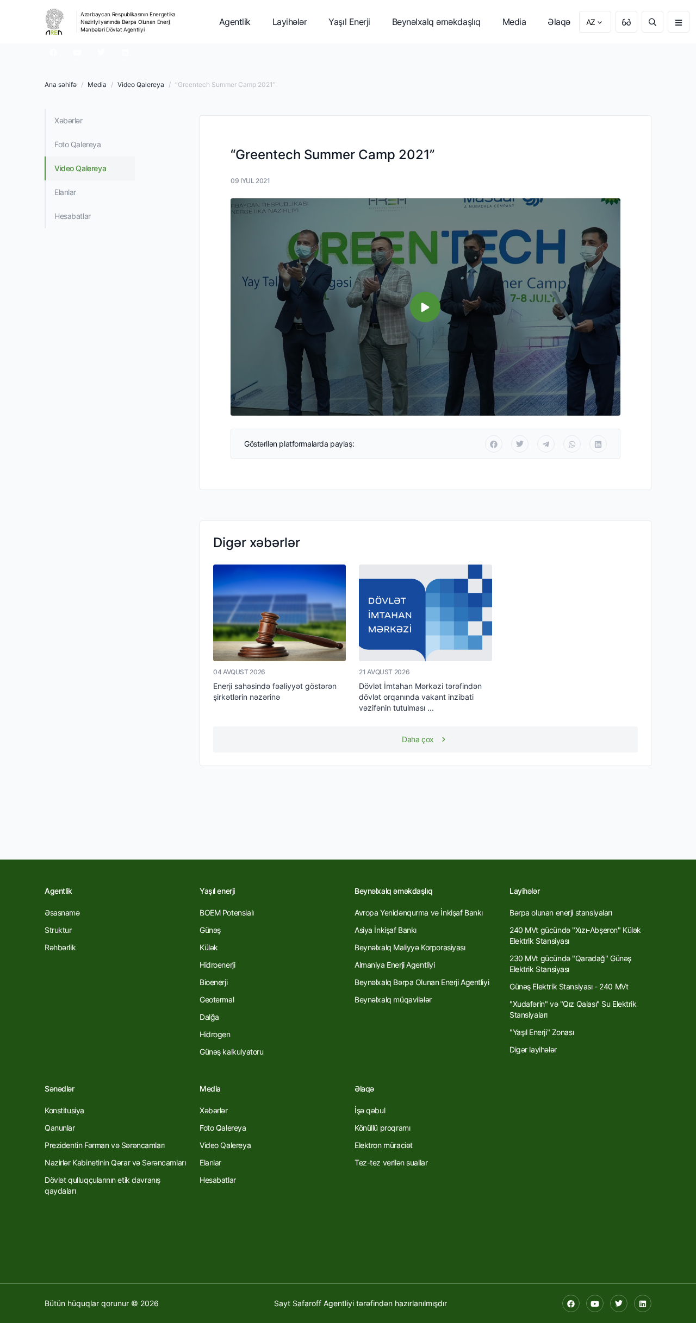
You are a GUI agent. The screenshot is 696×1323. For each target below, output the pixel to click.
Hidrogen (215, 1034)
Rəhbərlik (60, 947)
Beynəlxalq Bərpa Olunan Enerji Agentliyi (422, 982)
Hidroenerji (217, 964)
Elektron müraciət (384, 1145)
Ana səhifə (61, 84)
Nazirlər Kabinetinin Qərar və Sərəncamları (115, 1162)
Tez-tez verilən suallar (391, 1162)
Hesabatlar (72, 216)
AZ (590, 22)
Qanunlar (60, 1127)
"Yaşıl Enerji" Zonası (541, 1032)
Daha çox (418, 739)
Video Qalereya (140, 84)
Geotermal (217, 999)
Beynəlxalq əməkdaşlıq (436, 21)
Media (514, 21)
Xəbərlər (68, 120)
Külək (209, 947)
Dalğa (209, 1016)
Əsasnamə (62, 912)
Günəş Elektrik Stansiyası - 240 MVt (568, 986)
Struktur (58, 930)
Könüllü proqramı (382, 1127)
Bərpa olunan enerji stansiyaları (560, 912)
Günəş (210, 930)
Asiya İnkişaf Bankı (386, 930)
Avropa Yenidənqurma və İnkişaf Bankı (419, 912)
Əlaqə (559, 21)
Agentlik (235, 21)
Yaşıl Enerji (349, 21)
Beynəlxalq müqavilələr (393, 999)
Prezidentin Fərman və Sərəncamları (105, 1145)
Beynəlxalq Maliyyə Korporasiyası (410, 947)
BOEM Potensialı (227, 912)
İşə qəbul (370, 1110)
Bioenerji (213, 982)
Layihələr (289, 21)
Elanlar (65, 192)
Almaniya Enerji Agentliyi (395, 964)
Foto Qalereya (77, 144)
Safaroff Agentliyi (323, 1303)
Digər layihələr (533, 1049)
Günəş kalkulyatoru (231, 1051)
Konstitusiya (64, 1110)
